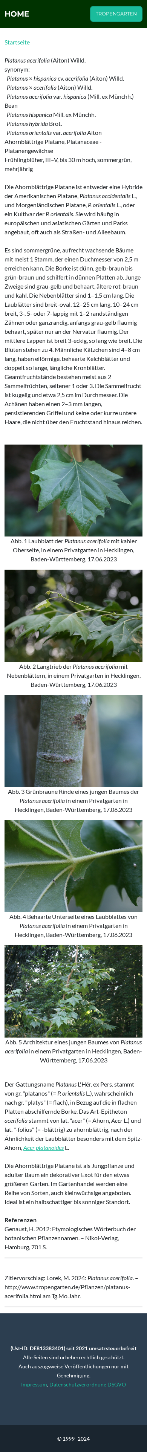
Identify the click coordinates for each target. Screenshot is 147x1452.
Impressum (34, 1384)
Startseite (17, 42)
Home (17, 13)
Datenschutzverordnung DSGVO (87, 1384)
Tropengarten (116, 14)
